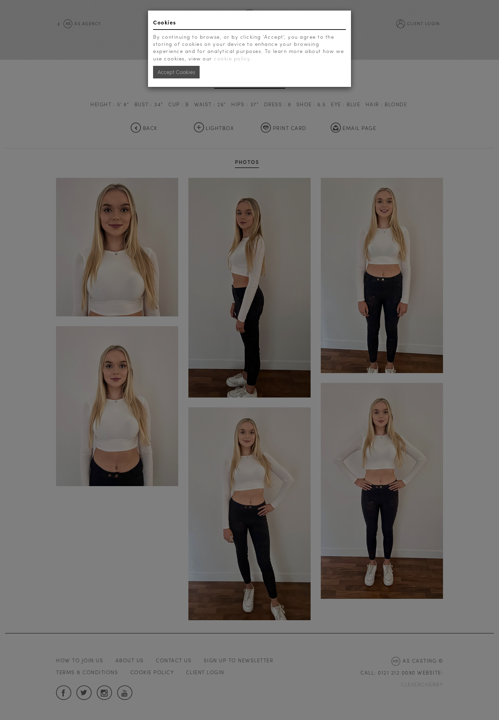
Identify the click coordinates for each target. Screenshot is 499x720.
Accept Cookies (176, 72)
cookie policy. (233, 58)
